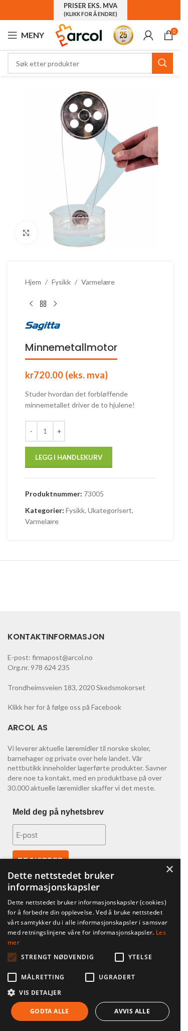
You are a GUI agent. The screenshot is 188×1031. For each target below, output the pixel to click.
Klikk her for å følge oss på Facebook (64, 707)
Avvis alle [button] (132, 1011)
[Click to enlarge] (26, 232)
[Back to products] (43, 304)
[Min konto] (148, 35)
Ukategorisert (110, 510)
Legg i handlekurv (68, 457)
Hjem (33, 282)
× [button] (169, 869)
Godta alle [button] (49, 1011)
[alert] (90, 945)
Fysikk (61, 282)
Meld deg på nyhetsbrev (58, 812)
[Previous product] (31, 304)
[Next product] (55, 304)
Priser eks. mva (90, 9)
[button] (12, 957)
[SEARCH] (162, 63)
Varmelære (98, 282)
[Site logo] (78, 34)
